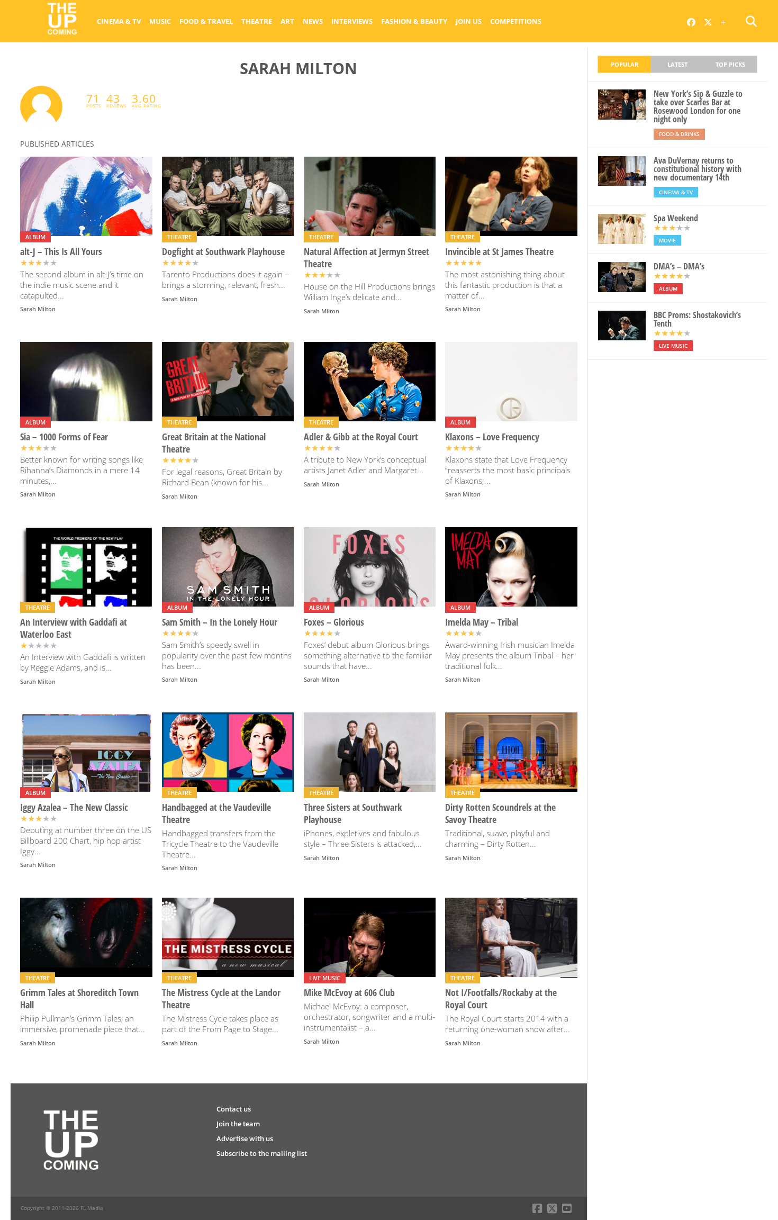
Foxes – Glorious (334, 622)
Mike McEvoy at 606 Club (349, 993)
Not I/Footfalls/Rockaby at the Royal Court (501, 999)
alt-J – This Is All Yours (61, 252)
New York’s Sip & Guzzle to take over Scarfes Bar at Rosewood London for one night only (698, 106)
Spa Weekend (676, 218)
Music (160, 21)
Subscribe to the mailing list (261, 1153)
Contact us (233, 1109)
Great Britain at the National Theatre (214, 443)
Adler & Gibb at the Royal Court (361, 437)
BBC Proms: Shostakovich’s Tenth (697, 319)
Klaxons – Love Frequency (492, 437)
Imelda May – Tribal (481, 622)
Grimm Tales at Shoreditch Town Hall (79, 999)
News (313, 21)
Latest (677, 64)
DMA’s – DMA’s (679, 266)
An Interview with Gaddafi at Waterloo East (73, 628)
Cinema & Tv (119, 21)
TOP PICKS (730, 64)
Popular (624, 64)
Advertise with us (244, 1138)
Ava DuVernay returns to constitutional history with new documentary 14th (697, 169)
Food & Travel (206, 21)
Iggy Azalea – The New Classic (74, 807)
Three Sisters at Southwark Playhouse (353, 813)
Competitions (515, 21)
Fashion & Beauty (414, 21)
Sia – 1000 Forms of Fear (64, 437)
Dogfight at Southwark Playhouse (223, 252)
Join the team (238, 1123)
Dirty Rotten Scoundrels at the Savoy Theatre (500, 813)
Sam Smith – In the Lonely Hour (219, 622)
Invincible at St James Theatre (499, 252)
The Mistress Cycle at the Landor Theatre (221, 999)
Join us (469, 21)
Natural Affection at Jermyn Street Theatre (366, 258)
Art (287, 21)
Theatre (256, 21)
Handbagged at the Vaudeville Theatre (216, 813)
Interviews (352, 21)
